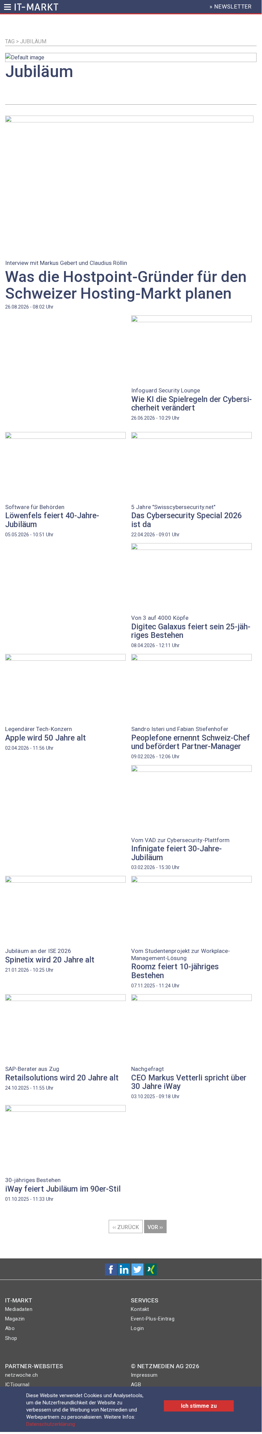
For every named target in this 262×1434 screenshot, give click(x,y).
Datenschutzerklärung (50, 1424)
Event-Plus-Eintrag (152, 1319)
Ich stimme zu (199, 1406)
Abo (10, 1328)
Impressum (144, 1375)
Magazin (15, 1319)
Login (137, 1328)
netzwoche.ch (21, 1375)
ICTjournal (17, 1384)
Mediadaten (18, 1309)
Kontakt (140, 1309)
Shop (11, 1338)
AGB (136, 1384)
